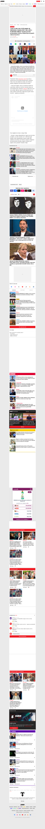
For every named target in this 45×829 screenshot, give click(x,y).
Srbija (20, 184)
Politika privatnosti (19, 812)
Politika (18, 24)
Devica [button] (22, 790)
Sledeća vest (30, 176)
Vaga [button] (25, 790)
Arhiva (32, 810)
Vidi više (22, 801)
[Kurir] (2, 1)
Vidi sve (22, 426)
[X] (18, 191)
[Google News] (33, 191)
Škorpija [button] (27, 790)
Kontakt (17, 810)
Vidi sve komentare (22, 636)
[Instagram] (22, 191)
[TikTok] (29, 191)
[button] (33, 37)
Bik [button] (12, 790)
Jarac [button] (34, 790)
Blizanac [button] (15, 790)
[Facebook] (15, 191)
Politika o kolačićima (27, 810)
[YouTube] (26, 191)
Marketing (13, 810)
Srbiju (24, 88)
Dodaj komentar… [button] (16, 633)
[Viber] (11, 191)
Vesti (15, 24)
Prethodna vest (15, 176)
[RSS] (30, 287)
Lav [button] (19, 790)
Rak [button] (18, 790)
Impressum (21, 810)
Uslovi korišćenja (26, 812)
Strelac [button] (31, 790)
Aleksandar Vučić (22, 78)
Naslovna (11, 24)
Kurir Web (14, 36)
